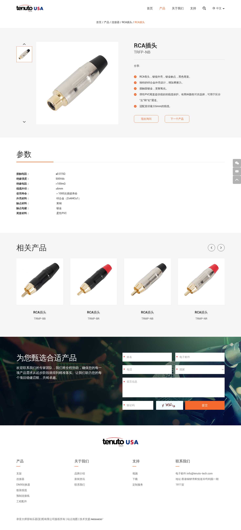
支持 (193, 8)
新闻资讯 (79, 479)
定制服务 (137, 484)
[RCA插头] (39, 304)
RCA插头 (127, 22)
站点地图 (72, 519)
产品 (162, 8)
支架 (19, 473)
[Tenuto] (29, 8)
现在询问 (146, 118)
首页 (150, 8)
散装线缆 (21, 490)
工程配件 (21, 501)
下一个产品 (177, 118)
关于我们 (178, 8)
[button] (211, 247)
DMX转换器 (23, 484)
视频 (135, 473)
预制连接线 (23, 495)
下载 (135, 479)
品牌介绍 (79, 473)
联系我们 (79, 484)
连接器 (116, 22)
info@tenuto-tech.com (200, 473)
